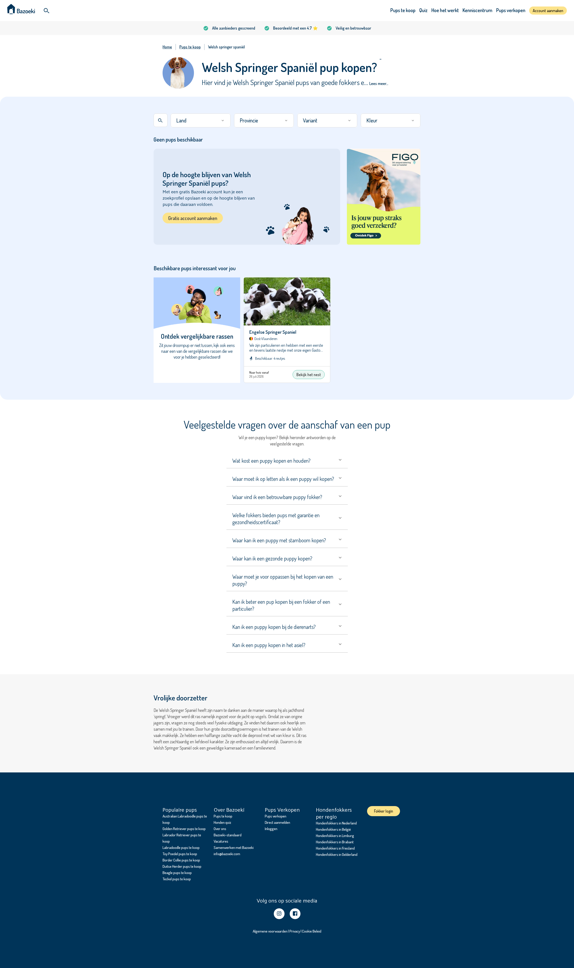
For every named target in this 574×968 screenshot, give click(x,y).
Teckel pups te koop (177, 878)
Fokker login (383, 811)
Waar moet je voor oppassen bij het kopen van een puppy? (282, 580)
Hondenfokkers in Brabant (335, 841)
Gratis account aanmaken (192, 218)
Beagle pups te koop (177, 872)
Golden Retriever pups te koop (184, 828)
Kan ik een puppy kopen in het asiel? (268, 644)
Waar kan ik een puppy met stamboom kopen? (279, 540)
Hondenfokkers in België (333, 829)
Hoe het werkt (445, 10)
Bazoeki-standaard (227, 835)
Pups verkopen (510, 10)
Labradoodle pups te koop (181, 847)
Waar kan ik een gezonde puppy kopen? (272, 558)
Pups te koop (402, 10)
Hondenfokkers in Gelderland (336, 854)
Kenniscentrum (477, 10)
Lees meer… (378, 83)
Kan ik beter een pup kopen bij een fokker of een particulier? (281, 605)
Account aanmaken (548, 10)
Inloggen (271, 828)
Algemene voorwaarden (270, 931)
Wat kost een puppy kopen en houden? (271, 460)
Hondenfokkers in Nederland (336, 823)
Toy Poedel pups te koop (180, 853)
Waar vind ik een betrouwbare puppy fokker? (277, 496)
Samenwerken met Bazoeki (234, 847)
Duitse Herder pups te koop (182, 866)
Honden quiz (222, 822)
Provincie (249, 120)
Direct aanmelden (277, 822)
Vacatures (221, 841)
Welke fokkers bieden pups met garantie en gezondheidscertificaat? (276, 518)
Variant (310, 120)
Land (181, 120)
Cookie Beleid (311, 931)
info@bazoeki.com (227, 853)
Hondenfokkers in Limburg (335, 835)
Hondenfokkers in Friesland (335, 848)
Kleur (371, 120)
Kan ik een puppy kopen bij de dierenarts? (274, 626)
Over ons (220, 828)
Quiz (423, 10)
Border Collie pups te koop (181, 860)
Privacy (294, 931)
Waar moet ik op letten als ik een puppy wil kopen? (283, 478)
